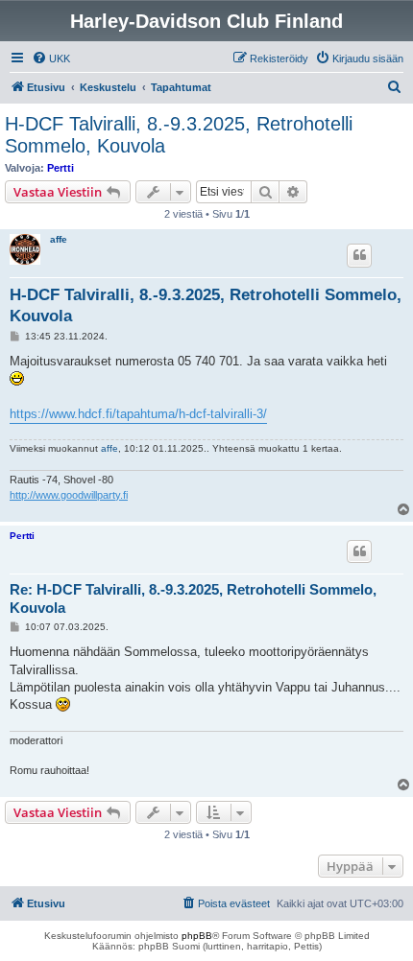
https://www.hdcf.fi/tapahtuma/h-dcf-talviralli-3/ (138, 414)
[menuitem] (51, 58)
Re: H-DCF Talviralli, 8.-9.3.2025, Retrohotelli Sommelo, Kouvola (193, 598)
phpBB (197, 935)
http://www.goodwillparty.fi (69, 495)
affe (58, 239)
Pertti (60, 168)
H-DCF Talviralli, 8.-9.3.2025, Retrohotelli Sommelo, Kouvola (178, 134)
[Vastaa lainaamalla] (359, 255)
